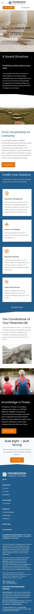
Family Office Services (12, 287)
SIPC (7, 561)
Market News (6, 515)
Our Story (5, 488)
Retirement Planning (11, 257)
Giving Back (6, 495)
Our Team (5, 491)
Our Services (6, 503)
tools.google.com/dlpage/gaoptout (12, 604)
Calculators (6, 519)
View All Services (17, 307)
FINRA (3, 561)
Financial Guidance (8, 512)
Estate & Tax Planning (12, 229)
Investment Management (13, 199)
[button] (8, 7)
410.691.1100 (25, 8)
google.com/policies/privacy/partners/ (13, 600)
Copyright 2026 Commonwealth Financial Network (14, 608)
